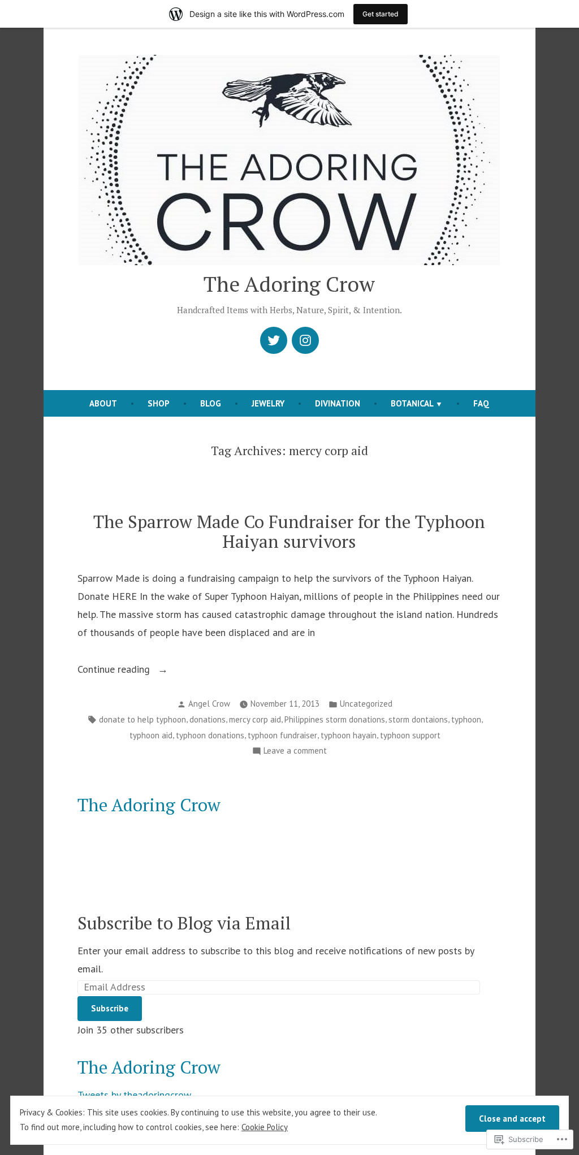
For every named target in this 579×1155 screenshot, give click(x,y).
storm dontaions (418, 719)
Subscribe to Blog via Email (184, 923)
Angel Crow (209, 703)
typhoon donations (210, 735)
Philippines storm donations (334, 719)
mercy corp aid (255, 719)
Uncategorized (366, 703)
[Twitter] (273, 340)
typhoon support (410, 735)
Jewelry (268, 403)
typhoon (466, 719)
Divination (337, 403)
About (103, 403)
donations (207, 719)
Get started (380, 14)
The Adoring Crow (289, 284)
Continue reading (115, 670)
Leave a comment (295, 752)
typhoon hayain (349, 735)
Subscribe (109, 1008)
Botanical (412, 403)
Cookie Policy (264, 1127)
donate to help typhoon (142, 719)
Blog (210, 403)
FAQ (481, 403)
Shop (159, 403)
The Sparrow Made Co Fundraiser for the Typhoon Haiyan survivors (289, 531)
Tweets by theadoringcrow (134, 1094)
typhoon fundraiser (282, 735)
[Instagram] (305, 340)
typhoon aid (150, 735)
